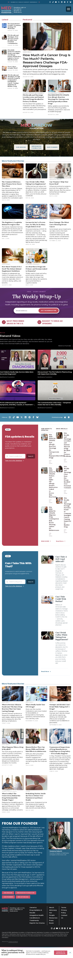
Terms (63, 907)
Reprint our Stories (37, 923)
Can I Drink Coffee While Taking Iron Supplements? (61, 636)
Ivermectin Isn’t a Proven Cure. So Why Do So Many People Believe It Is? (35, 224)
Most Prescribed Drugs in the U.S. (15, 322)
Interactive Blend (13, 941)
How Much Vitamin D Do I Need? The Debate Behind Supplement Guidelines (12, 269)
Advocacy (53, 910)
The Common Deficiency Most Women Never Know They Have (12, 184)
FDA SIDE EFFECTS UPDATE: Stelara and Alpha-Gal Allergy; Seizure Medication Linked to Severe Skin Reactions (53, 482)
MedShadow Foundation (25, 892)
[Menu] (68, 9)
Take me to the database (13, 460)
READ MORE (45, 541)
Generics (33, 907)
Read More (59, 541)
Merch (51, 907)
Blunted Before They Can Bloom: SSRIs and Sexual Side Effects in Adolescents (36, 749)
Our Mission (8, 892)
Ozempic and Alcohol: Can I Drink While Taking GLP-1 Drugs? (59, 707)
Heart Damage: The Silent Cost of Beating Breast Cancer (59, 224)
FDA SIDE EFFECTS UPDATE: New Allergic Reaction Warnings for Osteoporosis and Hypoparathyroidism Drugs (58, 99)
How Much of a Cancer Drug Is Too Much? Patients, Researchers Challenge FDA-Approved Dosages (46, 60)
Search (30, 456)
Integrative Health (37, 915)
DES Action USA (23, 897)
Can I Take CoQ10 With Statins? (60, 599)
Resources (53, 918)
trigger (70, 952)
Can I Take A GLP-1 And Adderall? (61, 559)
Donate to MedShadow (60, 952)
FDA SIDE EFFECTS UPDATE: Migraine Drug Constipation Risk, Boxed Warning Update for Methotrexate (54, 518)
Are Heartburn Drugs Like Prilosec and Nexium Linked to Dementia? (36, 269)
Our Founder (8, 897)
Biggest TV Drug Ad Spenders (52, 322)
